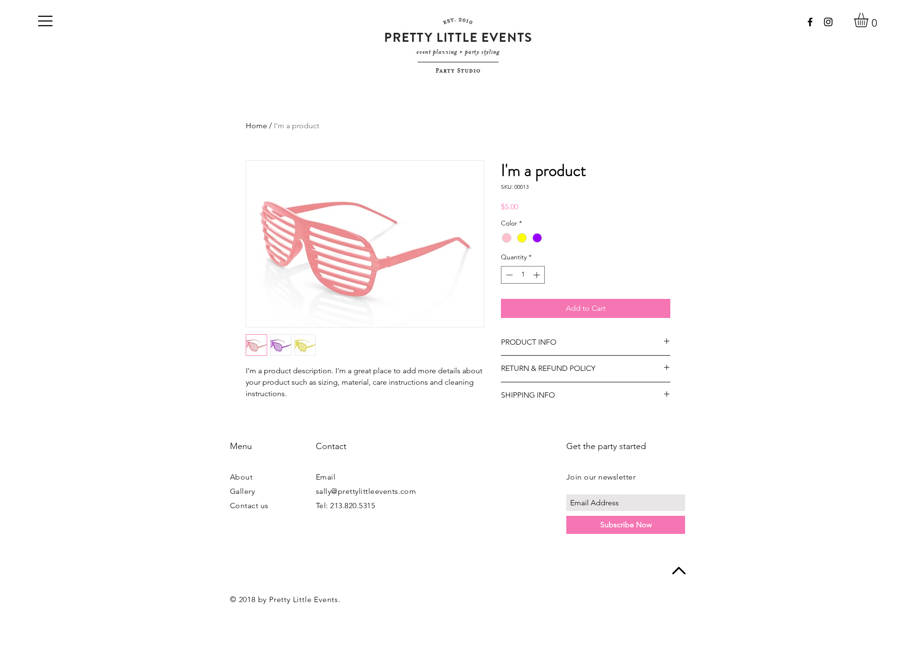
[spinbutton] (522, 274)
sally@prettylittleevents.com (366, 491)
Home (256, 125)
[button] (45, 21)
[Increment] (537, 274)
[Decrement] (508, 274)
